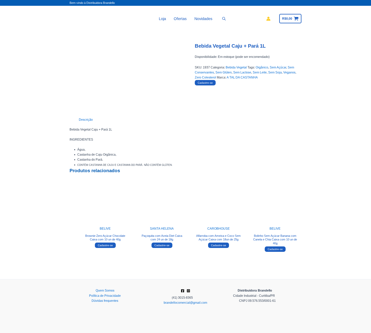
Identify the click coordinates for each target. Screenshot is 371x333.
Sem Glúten (223, 72)
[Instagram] (188, 291)
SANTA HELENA (162, 228)
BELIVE (105, 228)
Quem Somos (105, 290)
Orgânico (262, 67)
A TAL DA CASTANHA (242, 77)
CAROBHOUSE (218, 228)
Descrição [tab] (86, 119)
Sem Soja (275, 72)
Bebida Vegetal (236, 67)
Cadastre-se (205, 82)
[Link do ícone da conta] (268, 19)
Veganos (289, 72)
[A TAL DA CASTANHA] (209, 102)
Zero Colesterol (205, 77)
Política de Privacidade (105, 295)
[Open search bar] (224, 18)
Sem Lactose (242, 72)
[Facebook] (182, 291)
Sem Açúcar (278, 67)
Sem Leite (260, 72)
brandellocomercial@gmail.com (185, 302)
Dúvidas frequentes (105, 300)
